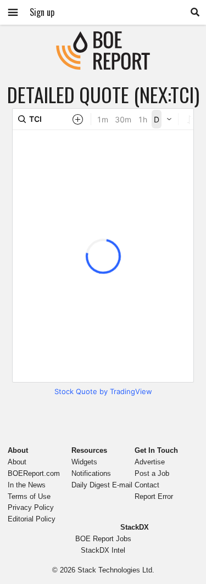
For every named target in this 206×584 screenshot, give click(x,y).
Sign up (42, 12)
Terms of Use (29, 496)
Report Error (154, 496)
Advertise (150, 462)
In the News (27, 485)
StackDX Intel (103, 550)
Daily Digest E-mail (101, 485)
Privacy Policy (31, 507)
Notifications (91, 473)
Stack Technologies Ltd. (115, 570)
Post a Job (152, 473)
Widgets (84, 462)
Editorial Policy (31, 519)
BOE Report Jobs (103, 539)
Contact (147, 485)
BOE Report (103, 38)
